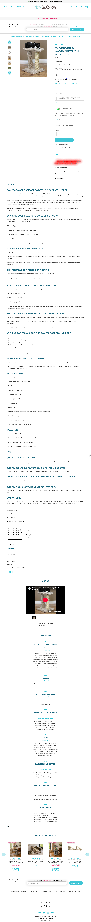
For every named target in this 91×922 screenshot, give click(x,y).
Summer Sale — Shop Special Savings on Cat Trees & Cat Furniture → (46, 1)
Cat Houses (61, 14)
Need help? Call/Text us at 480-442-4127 (14, 6)
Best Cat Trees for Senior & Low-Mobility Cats (20, 535)
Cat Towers (38, 14)
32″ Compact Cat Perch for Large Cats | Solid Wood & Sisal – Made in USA (16, 862)
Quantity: (57, 130)
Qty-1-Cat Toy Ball (67, 108)
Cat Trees (15, 14)
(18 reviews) (66, 83)
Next (9, 73)
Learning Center (39, 897)
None (60, 103)
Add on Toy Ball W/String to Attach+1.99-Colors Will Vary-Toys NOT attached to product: (68, 98)
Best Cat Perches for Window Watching (18, 537)
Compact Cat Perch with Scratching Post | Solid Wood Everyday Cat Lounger (55, 862)
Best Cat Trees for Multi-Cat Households (19, 531)
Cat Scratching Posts (74, 891)
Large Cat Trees (26, 14)
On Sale (48, 897)
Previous (9, 42)
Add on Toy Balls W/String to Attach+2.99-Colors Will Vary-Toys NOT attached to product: (69, 114)
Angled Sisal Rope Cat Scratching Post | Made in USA (35, 861)
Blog (60, 897)
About (5, 14)
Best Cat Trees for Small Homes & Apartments (20, 533)
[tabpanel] (16, 856)
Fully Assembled (27, 897)
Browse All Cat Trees (12, 514)
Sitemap (66, 897)
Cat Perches (49, 14)
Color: (59, 91)
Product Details (59, 178)
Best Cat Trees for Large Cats (16, 529)
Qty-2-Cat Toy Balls (68, 125)
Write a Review (74, 83)
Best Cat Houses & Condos (15, 541)
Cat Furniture (14, 891)
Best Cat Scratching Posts (15, 539)
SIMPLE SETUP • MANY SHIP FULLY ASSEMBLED (45, 18)
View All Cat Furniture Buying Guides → (17, 545)
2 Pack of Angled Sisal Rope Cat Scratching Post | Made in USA (75, 861)
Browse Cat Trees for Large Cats (15, 521)
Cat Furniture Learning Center (77, 14)
